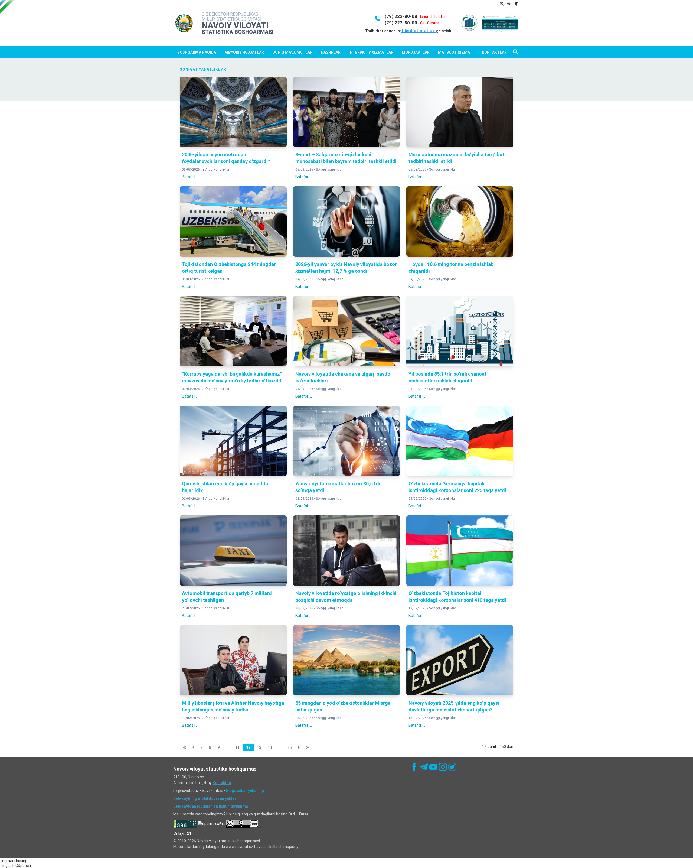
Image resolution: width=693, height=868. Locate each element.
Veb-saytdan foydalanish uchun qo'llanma (210, 806)
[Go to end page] (307, 747)
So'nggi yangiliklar (215, 169)
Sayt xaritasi (212, 790)
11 (237, 747)
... (227, 747)
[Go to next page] (299, 747)
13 (259, 747)
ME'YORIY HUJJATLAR (244, 52)
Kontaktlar (494, 52)
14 (270, 747)
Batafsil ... (190, 177)
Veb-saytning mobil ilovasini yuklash (206, 798)
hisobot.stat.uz (418, 30)
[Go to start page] (184, 747)
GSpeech (23, 865)
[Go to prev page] (193, 747)
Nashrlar (331, 52)
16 (289, 747)
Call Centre (429, 23)
